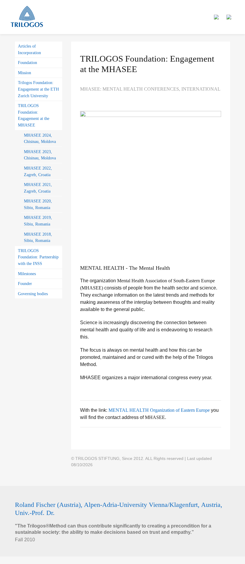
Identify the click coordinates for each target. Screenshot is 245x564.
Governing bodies (33, 293)
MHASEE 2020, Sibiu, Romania (38, 204)
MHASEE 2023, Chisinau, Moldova (40, 155)
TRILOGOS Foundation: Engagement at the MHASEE (33, 115)
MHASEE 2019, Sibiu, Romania (38, 220)
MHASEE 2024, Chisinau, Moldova (40, 138)
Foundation (27, 62)
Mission (24, 72)
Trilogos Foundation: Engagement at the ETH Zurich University (38, 89)
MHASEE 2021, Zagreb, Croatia (38, 187)
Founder (25, 283)
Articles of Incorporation (29, 49)
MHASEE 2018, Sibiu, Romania (38, 237)
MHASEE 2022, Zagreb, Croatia (38, 171)
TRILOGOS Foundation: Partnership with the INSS (38, 257)
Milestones (27, 273)
